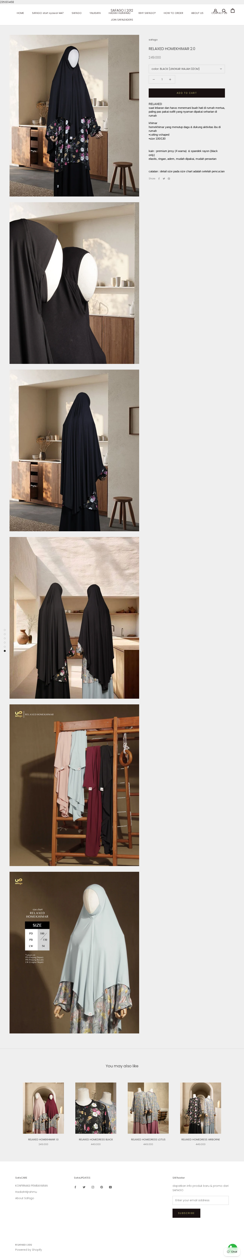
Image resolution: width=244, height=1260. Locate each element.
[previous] (12, 1110)
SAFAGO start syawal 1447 (48, 13)
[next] (232, 1110)
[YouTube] (110, 1187)
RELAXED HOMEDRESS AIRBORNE (200, 1139)
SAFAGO (77, 13)
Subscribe (186, 1213)
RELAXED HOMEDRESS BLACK (96, 1139)
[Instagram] (93, 1187)
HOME (20, 13)
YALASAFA (95, 13)
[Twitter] (164, 178)
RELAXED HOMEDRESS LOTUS (148, 1139)
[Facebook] (159, 178)
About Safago (24, 1198)
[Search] (224, 11)
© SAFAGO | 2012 (23, 1244)
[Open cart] (232, 10)
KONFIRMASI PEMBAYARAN (31, 1186)
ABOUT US (197, 13)
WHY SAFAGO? (147, 13)
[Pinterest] (169, 178)
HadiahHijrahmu (26, 1192)
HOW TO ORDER (173, 13)
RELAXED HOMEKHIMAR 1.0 (43, 1139)
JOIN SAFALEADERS (122, 19)
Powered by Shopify (28, 1250)
